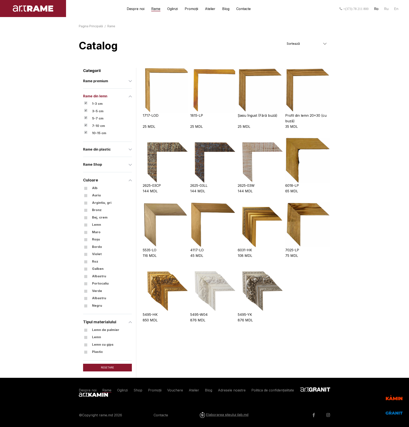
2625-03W (246, 185)
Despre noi (135, 9)
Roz (95, 261)
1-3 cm (97, 104)
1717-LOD (150, 115)
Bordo (97, 247)
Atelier (210, 9)
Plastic (97, 352)
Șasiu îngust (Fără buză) (257, 115)
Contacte (243, 9)
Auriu (96, 195)
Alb (95, 188)
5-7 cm (98, 118)
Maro (96, 232)
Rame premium (95, 81)
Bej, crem (100, 217)
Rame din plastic (97, 149)
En (396, 9)
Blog (225, 9)
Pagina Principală (91, 26)
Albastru (99, 276)
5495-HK (150, 314)
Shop (138, 390)
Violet (97, 254)
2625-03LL (198, 185)
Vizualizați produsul (165, 90)
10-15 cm (99, 133)
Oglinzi (172, 9)
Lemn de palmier (105, 330)
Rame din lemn (95, 96)
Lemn (96, 225)
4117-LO (197, 250)
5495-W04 (199, 314)
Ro (376, 9)
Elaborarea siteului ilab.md (227, 415)
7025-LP (292, 250)
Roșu (96, 239)
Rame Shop (92, 164)
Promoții (191, 9)
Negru (97, 305)
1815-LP (196, 115)
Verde (97, 291)
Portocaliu (100, 283)
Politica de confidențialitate (272, 390)
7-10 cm (98, 126)
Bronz (97, 210)
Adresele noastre (232, 390)
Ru (386, 9)
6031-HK (245, 250)
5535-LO (149, 250)
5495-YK (245, 314)
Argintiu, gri (101, 203)
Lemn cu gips (103, 344)
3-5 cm (98, 111)
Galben (98, 269)
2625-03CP (152, 185)
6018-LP (292, 185)
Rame (155, 9)
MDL (149, 126)
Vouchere (175, 390)
